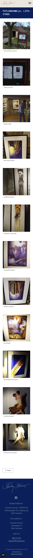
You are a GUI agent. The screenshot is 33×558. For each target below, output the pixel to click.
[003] (16, 108)
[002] (16, 72)
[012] (16, 437)
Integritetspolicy (16, 552)
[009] (16, 327)
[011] (16, 400)
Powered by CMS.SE (16, 554)
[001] (16, 35)
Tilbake (8, 470)
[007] (16, 254)
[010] (16, 364)
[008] (16, 291)
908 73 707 (16, 538)
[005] (16, 181)
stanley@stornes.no (16, 541)
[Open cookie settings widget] (3, 555)
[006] (16, 218)
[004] (16, 145)
